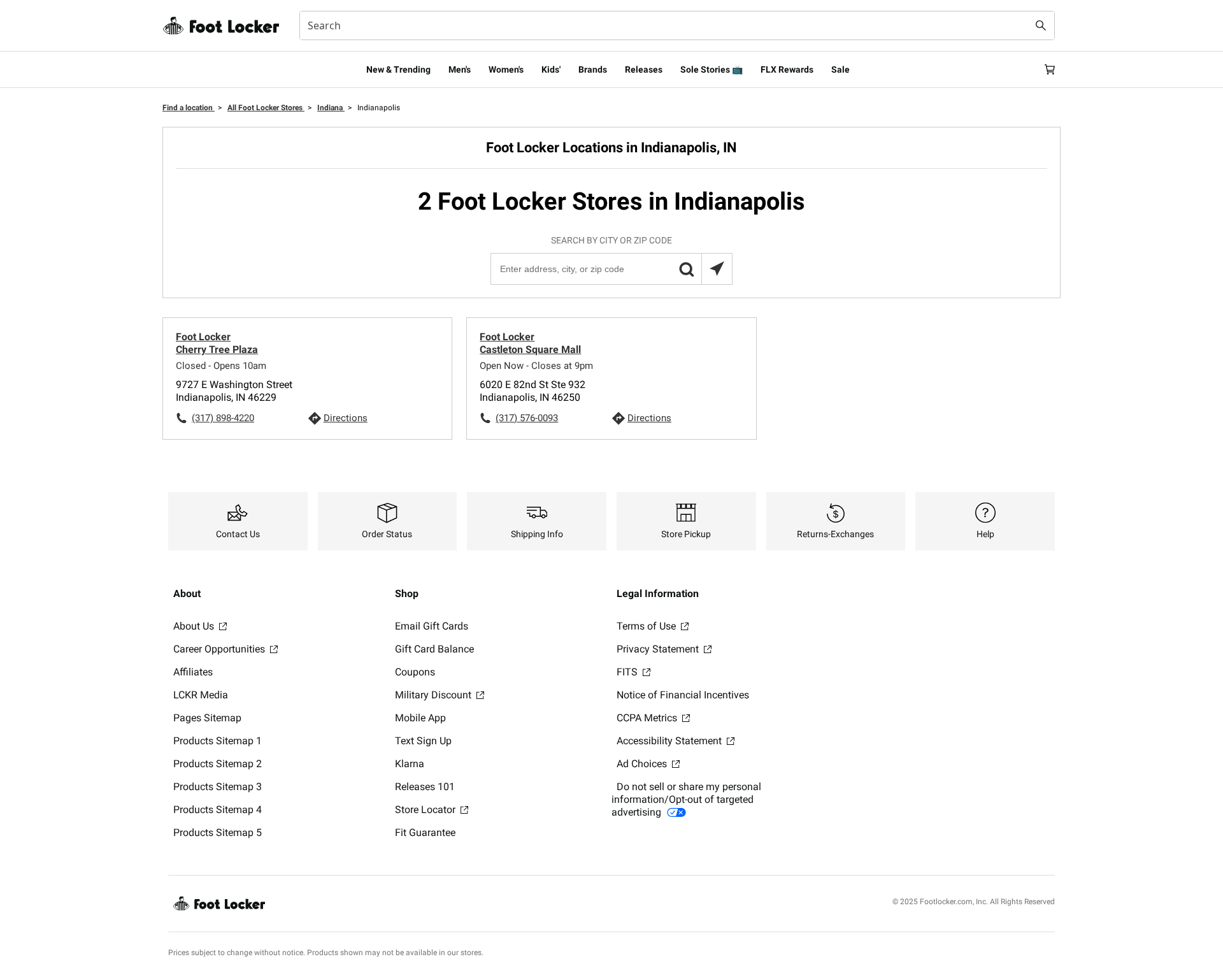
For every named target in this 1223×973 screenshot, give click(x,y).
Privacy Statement (659, 649)
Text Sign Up (423, 741)
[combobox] (677, 25)
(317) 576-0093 (527, 418)
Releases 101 (425, 787)
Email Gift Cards (431, 626)
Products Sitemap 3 (217, 787)
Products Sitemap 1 (217, 741)
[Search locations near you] (716, 269)
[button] (686, 269)
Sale (840, 69)
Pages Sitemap (207, 718)
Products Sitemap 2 (217, 764)
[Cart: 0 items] (1050, 69)
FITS (628, 672)
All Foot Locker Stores (265, 107)
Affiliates (193, 672)
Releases (643, 69)
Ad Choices (643, 764)
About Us (195, 626)
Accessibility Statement (670, 741)
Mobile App (420, 718)
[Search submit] (1040, 25)
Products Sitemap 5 (217, 832)
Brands (592, 69)
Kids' (551, 69)
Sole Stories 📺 (711, 69)
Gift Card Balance (434, 649)
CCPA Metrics (648, 718)
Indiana (331, 107)
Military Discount (434, 695)
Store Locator (426, 810)
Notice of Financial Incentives (683, 695)
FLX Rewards (787, 69)
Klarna (409, 764)
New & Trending (398, 69)
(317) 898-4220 (223, 418)
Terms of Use (647, 626)
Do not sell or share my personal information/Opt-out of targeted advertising (686, 799)
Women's (506, 69)
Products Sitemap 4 (217, 810)
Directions (346, 418)
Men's (459, 69)
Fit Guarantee (425, 832)
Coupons (415, 672)
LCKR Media (200, 695)
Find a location (188, 107)
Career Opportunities (220, 649)
